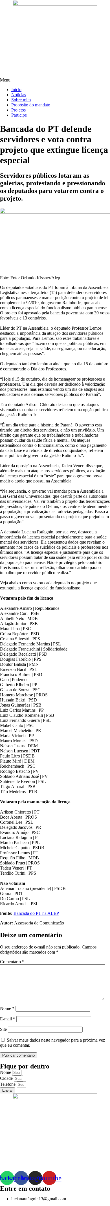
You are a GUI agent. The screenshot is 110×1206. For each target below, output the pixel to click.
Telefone (8, 1084)
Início (16, 89)
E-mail (7, 1018)
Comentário (12, 961)
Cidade (7, 1078)
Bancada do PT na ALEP (36, 913)
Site (3, 1029)
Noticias (18, 94)
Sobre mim (21, 99)
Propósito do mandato (30, 104)
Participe (19, 115)
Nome (7, 1008)
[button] (55, 80)
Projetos (18, 110)
